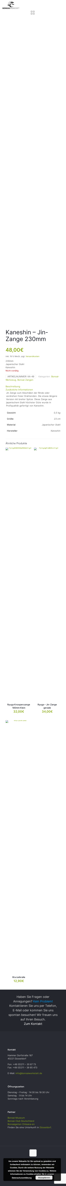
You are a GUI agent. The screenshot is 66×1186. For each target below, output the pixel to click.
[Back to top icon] (33, 1152)
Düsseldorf (45, 1127)
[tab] (33, 386)
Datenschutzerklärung (22, 1177)
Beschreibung (13, 386)
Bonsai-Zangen (25, 379)
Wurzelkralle (18, 977)
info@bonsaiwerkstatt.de (29, 1073)
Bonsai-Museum (16, 1117)
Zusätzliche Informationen (19, 389)
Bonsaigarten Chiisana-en (21, 1124)
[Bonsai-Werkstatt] (11, 5)
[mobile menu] (61, 5)
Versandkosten (32, 356)
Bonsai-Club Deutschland (21, 1121)
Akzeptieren (44, 1177)
